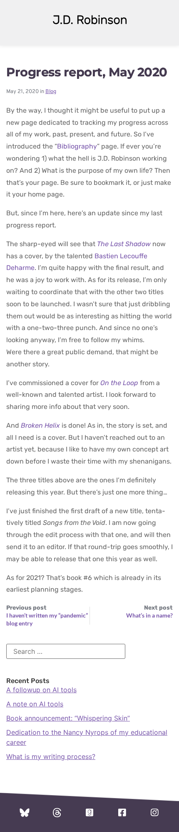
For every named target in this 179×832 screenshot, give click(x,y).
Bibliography (77, 146)
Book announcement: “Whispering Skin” (68, 718)
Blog (50, 91)
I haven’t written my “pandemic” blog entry (47, 619)
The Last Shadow (124, 244)
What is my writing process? (50, 756)
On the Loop (119, 383)
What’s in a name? (149, 615)
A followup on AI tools (41, 690)
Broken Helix (40, 425)
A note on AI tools (34, 704)
